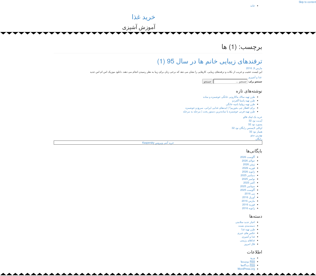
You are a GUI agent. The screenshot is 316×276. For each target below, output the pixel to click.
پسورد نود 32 (255, 124)
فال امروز (249, 244)
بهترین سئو (256, 135)
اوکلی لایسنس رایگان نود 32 (247, 128)
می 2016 (250, 193)
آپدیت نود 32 (255, 120)
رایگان (258, 139)
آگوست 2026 (247, 157)
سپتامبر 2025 (247, 186)
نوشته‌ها (248, 261)
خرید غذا (143, 16)
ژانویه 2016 (248, 208)
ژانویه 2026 (248, 171)
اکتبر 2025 (249, 182)
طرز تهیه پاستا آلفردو (243, 100)
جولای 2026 (248, 160)
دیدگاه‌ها (248, 265)
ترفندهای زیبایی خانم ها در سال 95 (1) (209, 60)
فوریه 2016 (248, 204)
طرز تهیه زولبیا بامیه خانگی (240, 104)
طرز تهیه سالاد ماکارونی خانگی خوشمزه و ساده (229, 97)
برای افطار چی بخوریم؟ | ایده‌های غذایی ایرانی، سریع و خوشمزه (220, 107)
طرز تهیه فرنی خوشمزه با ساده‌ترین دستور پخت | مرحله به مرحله (219, 111)
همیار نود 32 (255, 131)
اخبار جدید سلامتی (245, 222)
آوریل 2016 (248, 197)
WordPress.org (246, 269)
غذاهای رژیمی (247, 240)
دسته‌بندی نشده (246, 225)
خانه (252, 5)
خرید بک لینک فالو (252, 117)
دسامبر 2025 (248, 175)
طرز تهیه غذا (248, 229)
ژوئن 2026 (249, 164)
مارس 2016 (248, 201)
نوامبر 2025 (248, 179)
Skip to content (307, 2)
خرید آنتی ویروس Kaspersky (158, 142)
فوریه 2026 (248, 168)
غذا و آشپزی (255, 77)
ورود (252, 258)
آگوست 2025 (247, 190)
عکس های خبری (246, 233)
